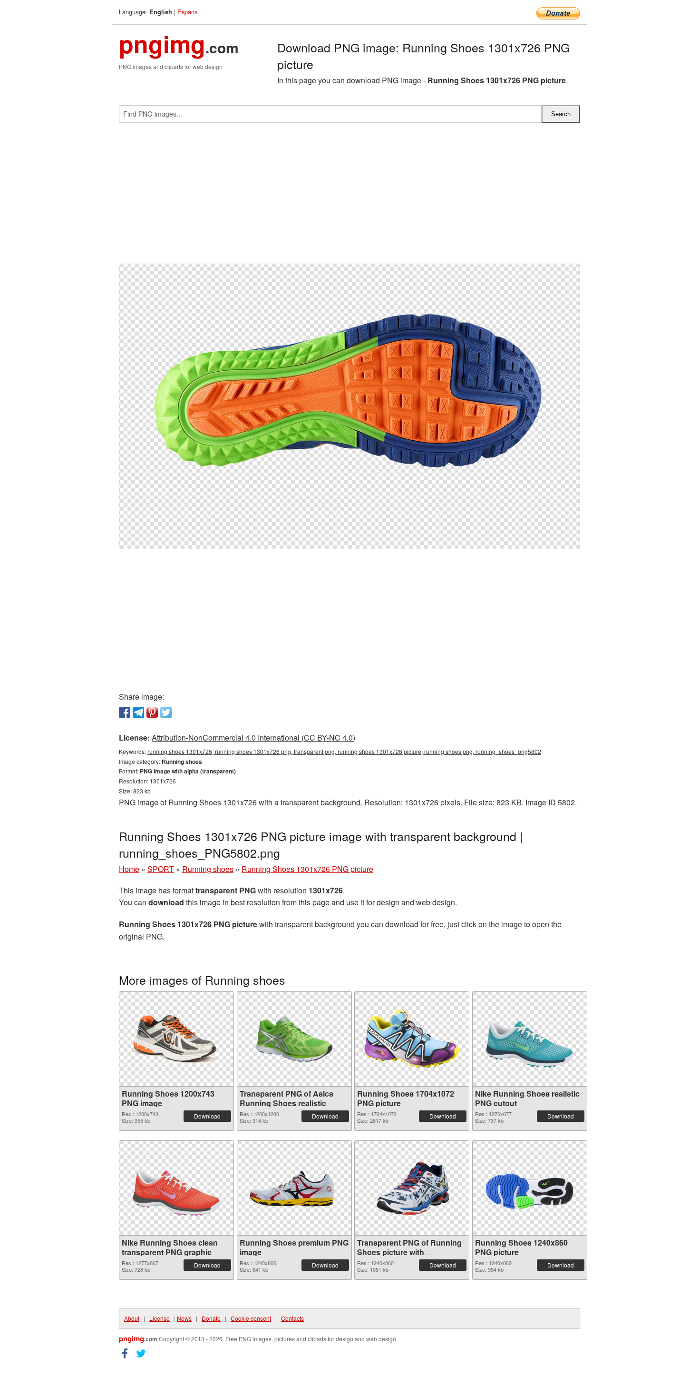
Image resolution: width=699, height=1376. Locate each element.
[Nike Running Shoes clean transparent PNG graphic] (176, 1188)
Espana (187, 11)
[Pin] (152, 712)
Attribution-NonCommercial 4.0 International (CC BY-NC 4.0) (253, 737)
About (131, 1318)
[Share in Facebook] (124, 712)
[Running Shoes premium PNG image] (294, 1188)
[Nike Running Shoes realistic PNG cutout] (529, 1038)
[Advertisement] (349, 197)
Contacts (292, 1318)
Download (207, 1116)
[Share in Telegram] (138, 712)
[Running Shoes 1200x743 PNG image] (176, 1039)
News (184, 1318)
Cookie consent (251, 1318)
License (159, 1318)
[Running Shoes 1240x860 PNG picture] (529, 1188)
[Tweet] (166, 712)
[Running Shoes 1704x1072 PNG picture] (411, 1039)
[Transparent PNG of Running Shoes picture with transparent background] (411, 1188)
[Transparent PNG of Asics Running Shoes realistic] (294, 1039)
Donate (211, 1318)
